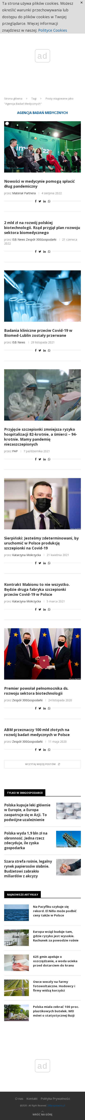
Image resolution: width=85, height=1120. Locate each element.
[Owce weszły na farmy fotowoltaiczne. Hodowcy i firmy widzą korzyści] (16, 988)
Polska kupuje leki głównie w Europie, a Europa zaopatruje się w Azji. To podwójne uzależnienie (27, 812)
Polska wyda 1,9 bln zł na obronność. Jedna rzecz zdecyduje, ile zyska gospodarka (25, 840)
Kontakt (32, 1098)
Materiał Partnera (24, 193)
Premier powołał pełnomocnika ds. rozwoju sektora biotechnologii (36, 691)
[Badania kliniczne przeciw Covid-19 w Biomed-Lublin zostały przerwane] (42, 296)
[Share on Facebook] (36, 201)
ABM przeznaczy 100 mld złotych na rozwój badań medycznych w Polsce (37, 732)
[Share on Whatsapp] (49, 201)
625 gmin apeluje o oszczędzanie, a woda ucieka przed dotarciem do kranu (55, 961)
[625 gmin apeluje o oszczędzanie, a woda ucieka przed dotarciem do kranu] (16, 963)
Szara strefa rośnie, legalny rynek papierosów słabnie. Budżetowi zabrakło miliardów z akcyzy (28, 868)
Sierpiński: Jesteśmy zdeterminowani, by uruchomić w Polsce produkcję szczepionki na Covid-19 (41, 543)
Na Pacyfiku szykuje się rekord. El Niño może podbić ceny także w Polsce (55, 910)
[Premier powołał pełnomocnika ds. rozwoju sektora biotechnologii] (42, 654)
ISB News (18, 239)
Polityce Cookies (52, 30)
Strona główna (13, 98)
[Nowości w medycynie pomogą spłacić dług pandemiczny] (42, 147)
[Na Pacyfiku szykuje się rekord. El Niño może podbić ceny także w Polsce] (16, 912)
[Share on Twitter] (40, 201)
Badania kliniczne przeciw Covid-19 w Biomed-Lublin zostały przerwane (38, 333)
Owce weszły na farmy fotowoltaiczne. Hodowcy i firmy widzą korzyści (54, 986)
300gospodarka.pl (56, 1105)
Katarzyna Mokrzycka (26, 555)
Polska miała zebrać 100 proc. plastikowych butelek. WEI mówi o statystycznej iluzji (56, 1011)
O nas (19, 1098)
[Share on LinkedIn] (44, 201)
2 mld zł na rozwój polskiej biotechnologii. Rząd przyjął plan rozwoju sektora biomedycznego (42, 227)
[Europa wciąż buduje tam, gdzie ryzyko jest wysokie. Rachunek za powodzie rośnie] (16, 937)
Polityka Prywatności (55, 1098)
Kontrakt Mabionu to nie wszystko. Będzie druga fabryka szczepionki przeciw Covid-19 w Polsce (37, 589)
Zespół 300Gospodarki (41, 239)
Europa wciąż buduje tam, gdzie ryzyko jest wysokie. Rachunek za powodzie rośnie (55, 935)
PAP (15, 451)
